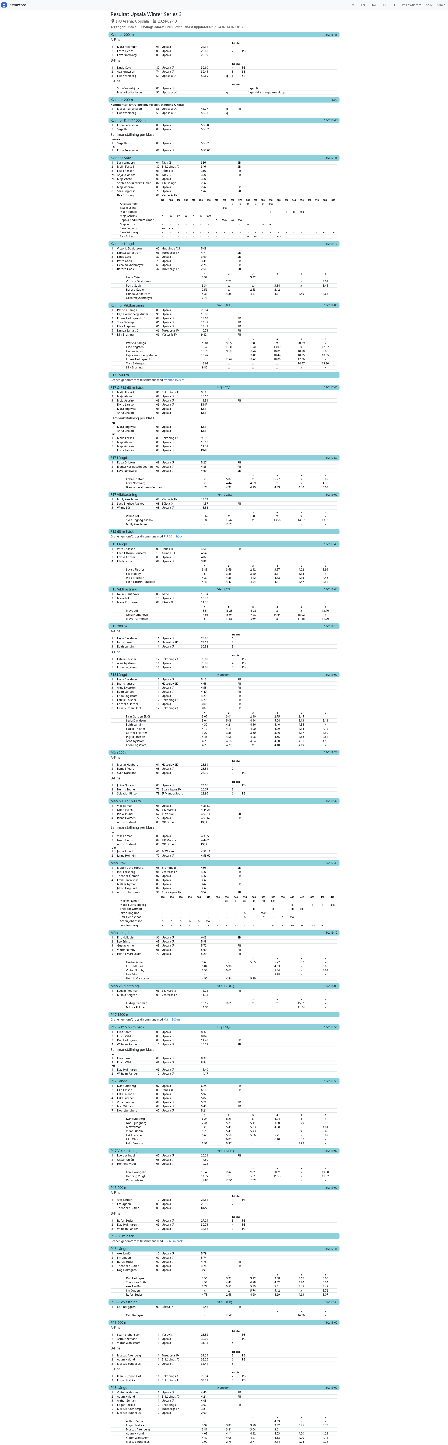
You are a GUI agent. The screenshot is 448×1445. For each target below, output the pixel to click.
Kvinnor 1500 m (174, 380)
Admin (440, 5)
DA (373, 5)
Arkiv (428, 5)
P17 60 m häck (173, 1241)
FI (394, 5)
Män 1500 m (172, 1019)
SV (352, 5)
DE (385, 5)
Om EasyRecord (410, 5)
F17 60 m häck (173, 536)
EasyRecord (16, 4)
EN (362, 5)
